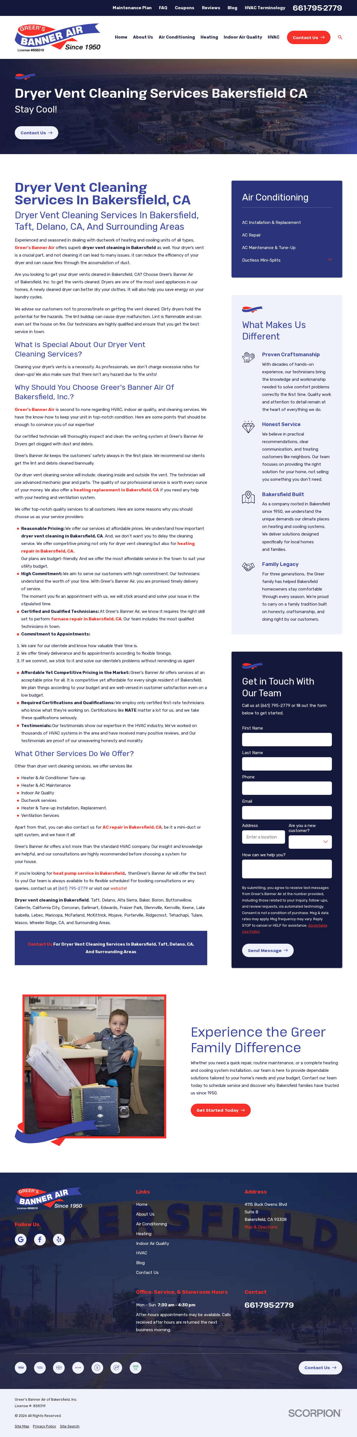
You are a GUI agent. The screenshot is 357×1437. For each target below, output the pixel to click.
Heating (143, 1233)
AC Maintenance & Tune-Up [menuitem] (269, 247)
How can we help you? (264, 854)
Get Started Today (217, 1110)
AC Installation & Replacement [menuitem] (271, 222)
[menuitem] (22, 1426)
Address (250, 825)
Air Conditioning (151, 1223)
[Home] (57, 37)
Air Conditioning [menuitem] (177, 37)
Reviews (211, 7)
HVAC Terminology (265, 7)
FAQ (163, 7)
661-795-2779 (317, 8)
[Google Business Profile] (20, 1239)
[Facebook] (40, 1239)
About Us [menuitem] (143, 37)
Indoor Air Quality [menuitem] (243, 37)
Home (142, 1204)
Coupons (184, 7)
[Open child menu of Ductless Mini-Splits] (330, 260)
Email (247, 801)
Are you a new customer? (302, 828)
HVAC (141, 1253)
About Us (145, 1214)
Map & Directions (261, 1227)
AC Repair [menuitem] (251, 235)
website (118, 888)
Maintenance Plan (132, 7)
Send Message (265, 950)
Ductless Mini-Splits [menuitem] (261, 260)
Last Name (252, 752)
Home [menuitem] (121, 37)
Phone (248, 777)
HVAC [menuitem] (273, 37)
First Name (252, 728)
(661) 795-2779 (73, 888)
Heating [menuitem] (209, 37)
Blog (232, 7)
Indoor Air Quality (152, 1243)
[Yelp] (59, 1239)
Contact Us (305, 37)
